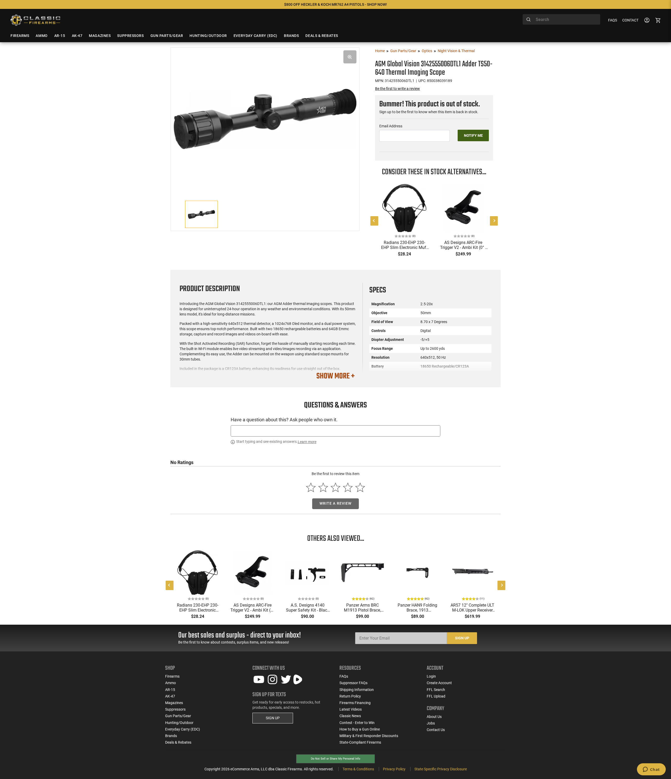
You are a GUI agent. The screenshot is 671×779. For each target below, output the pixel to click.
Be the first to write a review (397, 88)
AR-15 (170, 690)
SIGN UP (273, 718)
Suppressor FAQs (353, 683)
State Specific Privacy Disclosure (440, 769)
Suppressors (175, 709)
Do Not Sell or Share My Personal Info (335, 758)
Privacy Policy (394, 769)
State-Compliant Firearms (360, 742)
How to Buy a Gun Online (359, 729)
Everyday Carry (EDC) (182, 729)
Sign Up (462, 638)
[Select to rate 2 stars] (323, 487)
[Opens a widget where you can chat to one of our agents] (651, 769)
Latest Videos (350, 709)
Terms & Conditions (358, 769)
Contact (630, 20)
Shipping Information (356, 690)
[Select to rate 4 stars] (348, 487)
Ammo (170, 683)
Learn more (307, 442)
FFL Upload (436, 696)
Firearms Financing (355, 703)
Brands (171, 736)
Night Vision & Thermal (456, 51)
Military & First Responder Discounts (368, 736)
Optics (427, 51)
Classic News (350, 716)
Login (431, 676)
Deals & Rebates (178, 742)
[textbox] (335, 431)
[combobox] (561, 19)
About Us (434, 717)
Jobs (431, 723)
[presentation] (374, 221)
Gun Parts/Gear (403, 51)
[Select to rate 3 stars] (335, 487)
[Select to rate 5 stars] (360, 487)
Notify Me (473, 135)
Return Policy (350, 696)
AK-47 (170, 696)
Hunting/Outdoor (179, 723)
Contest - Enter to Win (357, 723)
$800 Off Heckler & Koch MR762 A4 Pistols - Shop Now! (335, 4)
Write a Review (336, 503)
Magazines (174, 703)
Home (380, 51)
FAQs (612, 20)
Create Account (439, 683)
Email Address (390, 126)
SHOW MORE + (335, 376)
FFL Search (436, 690)
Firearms (172, 676)
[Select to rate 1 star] (311, 487)
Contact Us (436, 730)
